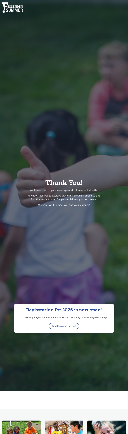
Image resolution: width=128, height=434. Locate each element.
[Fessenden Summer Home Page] (17, 7)
